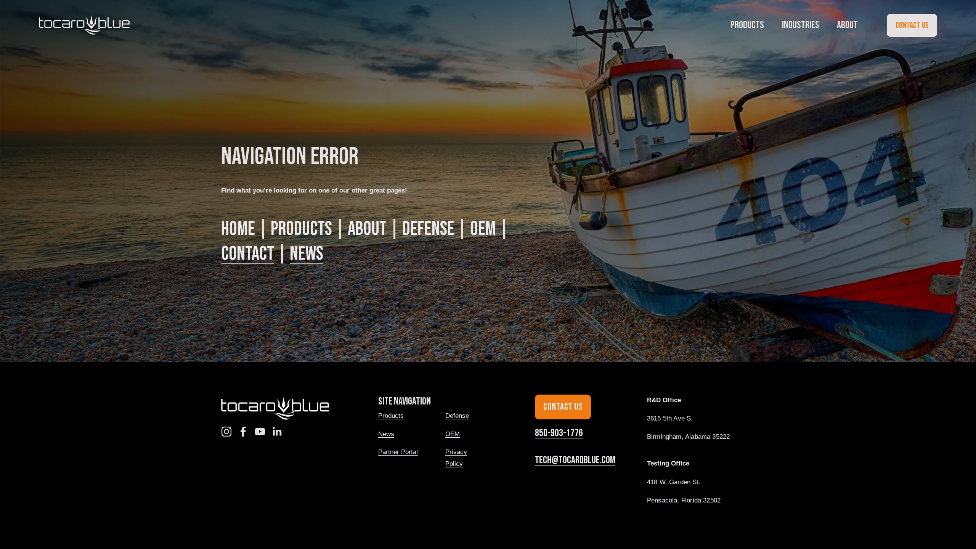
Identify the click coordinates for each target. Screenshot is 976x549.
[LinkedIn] (276, 431)
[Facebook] (243, 431)
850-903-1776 (559, 433)
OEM (483, 229)
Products (301, 229)
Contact (247, 253)
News (306, 253)
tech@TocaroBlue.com (575, 460)
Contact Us (912, 25)
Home (238, 229)
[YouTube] (260, 431)
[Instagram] (226, 431)
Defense (428, 229)
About (367, 229)
